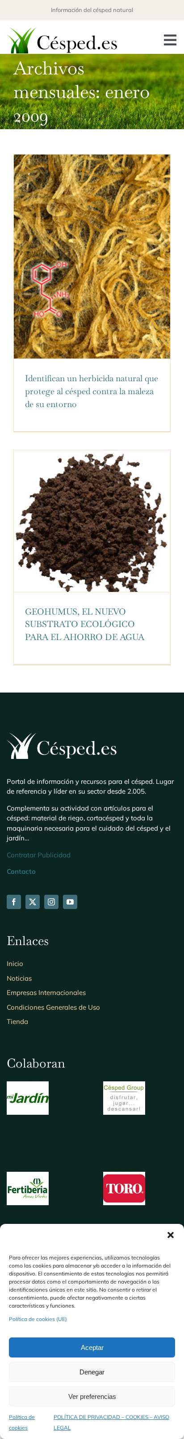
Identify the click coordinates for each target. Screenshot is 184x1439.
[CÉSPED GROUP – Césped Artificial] (124, 1086)
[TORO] (124, 1177)
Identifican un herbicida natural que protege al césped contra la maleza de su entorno (91, 391)
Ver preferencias (92, 1396)
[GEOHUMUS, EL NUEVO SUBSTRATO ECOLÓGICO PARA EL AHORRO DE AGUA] (92, 521)
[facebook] (14, 902)
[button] (170, 1235)
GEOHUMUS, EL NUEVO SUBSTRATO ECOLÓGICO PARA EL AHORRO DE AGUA (84, 624)
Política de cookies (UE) (38, 1319)
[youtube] (70, 902)
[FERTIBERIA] (28, 1177)
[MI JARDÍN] (28, 1086)
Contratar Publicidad (39, 855)
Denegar (92, 1372)
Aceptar (92, 1347)
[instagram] (51, 902)
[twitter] (32, 902)
